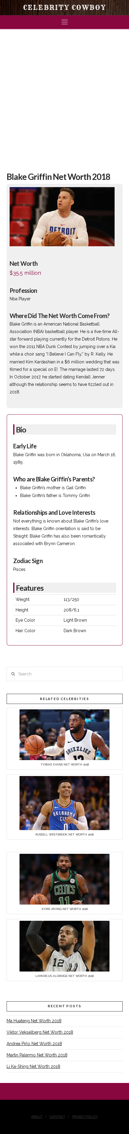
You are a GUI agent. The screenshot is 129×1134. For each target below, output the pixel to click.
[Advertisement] (64, 97)
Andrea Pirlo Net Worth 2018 (34, 1043)
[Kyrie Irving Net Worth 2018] (65, 878)
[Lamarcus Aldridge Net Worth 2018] (65, 945)
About (37, 1117)
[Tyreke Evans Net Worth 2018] (65, 734)
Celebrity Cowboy (64, 7)
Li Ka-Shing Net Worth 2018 (33, 1066)
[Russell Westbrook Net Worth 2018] (65, 802)
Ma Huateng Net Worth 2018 (34, 1020)
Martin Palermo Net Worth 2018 (37, 1055)
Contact (57, 1117)
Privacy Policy (85, 1117)
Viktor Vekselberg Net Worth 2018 (40, 1032)
